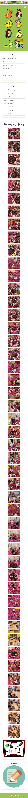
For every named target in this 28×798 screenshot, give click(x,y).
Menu (4, 7)
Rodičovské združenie (9, 72)
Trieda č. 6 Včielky (19, 33)
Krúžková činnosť (8, 65)
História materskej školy (10, 58)
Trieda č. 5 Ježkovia (9, 33)
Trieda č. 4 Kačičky (19, 23)
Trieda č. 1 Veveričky (9, 13)
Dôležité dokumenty (9, 61)
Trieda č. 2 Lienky (19, 13)
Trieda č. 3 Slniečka (9, 23)
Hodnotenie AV (7, 75)
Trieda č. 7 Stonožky (9, 43)
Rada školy (6, 68)
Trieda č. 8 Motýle (19, 43)
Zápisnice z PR (7, 79)
